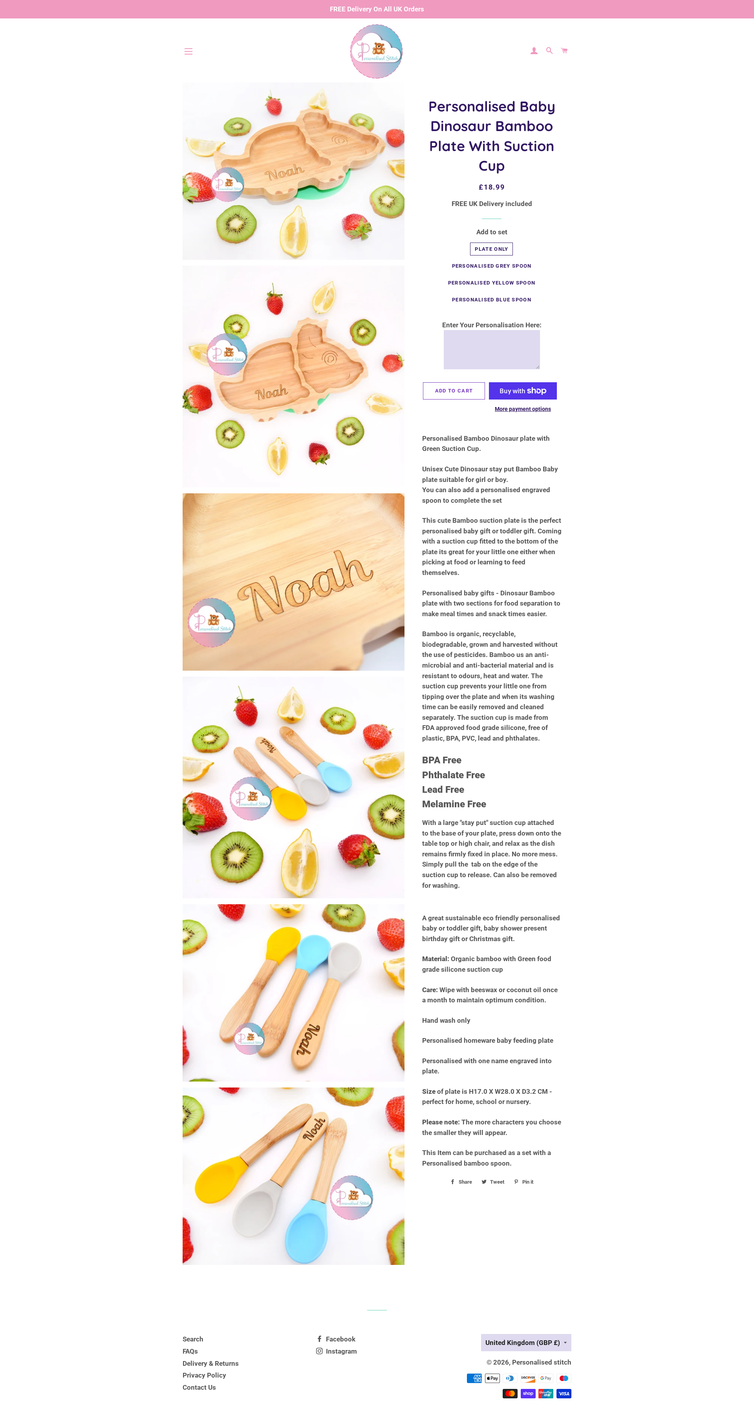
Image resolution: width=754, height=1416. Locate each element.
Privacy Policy (204, 1375)
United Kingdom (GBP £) (522, 1343)
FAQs (190, 1351)
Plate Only (491, 249)
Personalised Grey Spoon (492, 266)
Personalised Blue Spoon (491, 300)
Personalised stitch (541, 1362)
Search (193, 1339)
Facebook (339, 1339)
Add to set (491, 232)
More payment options (523, 409)
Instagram (340, 1351)
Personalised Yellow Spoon (492, 283)
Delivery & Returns (211, 1363)
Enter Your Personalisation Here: (492, 325)
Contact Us (199, 1387)
